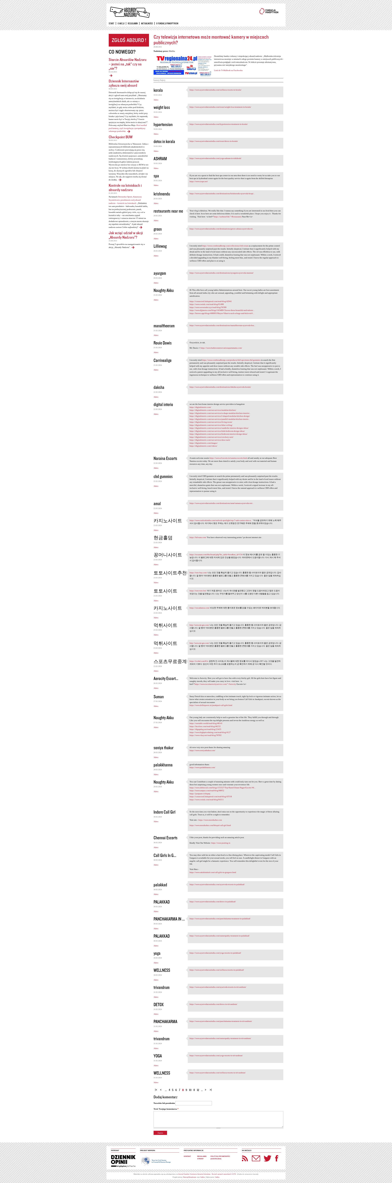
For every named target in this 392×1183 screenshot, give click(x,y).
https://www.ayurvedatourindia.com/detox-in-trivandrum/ (213, 1004)
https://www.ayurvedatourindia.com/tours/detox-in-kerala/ (214, 141)
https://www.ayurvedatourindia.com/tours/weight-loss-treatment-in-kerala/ (220, 107)
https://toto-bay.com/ (198, 572)
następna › (206, 1088)
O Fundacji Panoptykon (167, 23)
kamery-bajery (160, 80)
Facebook (276, 1158)
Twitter (267, 1158)
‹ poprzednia (161, 1088)
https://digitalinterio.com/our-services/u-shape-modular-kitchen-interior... (220, 413)
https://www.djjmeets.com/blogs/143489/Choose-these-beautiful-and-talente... (222, 310)
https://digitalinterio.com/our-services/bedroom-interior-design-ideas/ (218, 434)
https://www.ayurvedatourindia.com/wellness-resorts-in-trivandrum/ (218, 1073)
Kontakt (187, 1156)
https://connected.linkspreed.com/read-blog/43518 (211, 796)
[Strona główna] (130, 12)
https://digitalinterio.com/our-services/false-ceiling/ (211, 425)
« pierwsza (156, 1088)
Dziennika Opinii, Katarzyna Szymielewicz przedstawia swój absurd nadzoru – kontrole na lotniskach (125, 200)
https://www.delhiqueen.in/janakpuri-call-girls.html (211, 705)
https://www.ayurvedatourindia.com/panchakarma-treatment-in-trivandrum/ (221, 1021)
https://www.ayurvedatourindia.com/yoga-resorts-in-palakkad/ (215, 953)
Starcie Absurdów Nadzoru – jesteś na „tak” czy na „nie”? (127, 64)
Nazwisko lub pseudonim (164, 1103)
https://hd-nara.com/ (198, 537)
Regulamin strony (201, 1157)
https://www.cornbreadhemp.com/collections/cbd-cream (225, 246)
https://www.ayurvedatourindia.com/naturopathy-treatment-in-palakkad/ (220, 936)
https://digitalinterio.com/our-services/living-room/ (211, 422)
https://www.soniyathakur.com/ (202, 750)
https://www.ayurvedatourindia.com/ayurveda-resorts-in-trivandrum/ (218, 987)
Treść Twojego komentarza (166, 1109)
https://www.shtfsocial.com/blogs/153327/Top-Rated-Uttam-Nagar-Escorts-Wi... (223, 787)
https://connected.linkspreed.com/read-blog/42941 (211, 301)
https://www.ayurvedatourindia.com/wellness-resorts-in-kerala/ (215, 90)
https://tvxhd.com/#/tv (199, 661)
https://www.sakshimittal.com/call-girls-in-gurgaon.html (213, 872)
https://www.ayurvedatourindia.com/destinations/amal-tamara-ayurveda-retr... (222, 503)
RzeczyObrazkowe (189, 1177)
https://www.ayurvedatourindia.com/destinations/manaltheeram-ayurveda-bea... (222, 325)
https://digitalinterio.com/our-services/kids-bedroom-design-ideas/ (217, 431)
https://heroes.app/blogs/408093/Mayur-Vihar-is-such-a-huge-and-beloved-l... (222, 313)
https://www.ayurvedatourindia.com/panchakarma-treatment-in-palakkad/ (220, 918)
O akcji (121, 23)
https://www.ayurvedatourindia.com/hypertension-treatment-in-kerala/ (219, 124)
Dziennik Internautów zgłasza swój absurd (124, 83)
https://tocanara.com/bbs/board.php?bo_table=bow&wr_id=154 (216, 554)
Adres (156, 100)
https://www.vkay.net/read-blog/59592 (206, 735)
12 (198, 1090)
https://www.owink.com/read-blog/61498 (207, 304)
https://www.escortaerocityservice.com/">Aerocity (215, 684)
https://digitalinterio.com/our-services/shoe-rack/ (210, 440)
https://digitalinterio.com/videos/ (203, 446)
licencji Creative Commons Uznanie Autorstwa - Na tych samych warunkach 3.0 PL (207, 1174)
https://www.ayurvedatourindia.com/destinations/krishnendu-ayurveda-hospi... (222, 193)
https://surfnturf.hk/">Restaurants (227, 216)
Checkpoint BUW (121, 136)
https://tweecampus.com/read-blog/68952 (207, 790)
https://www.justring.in (220, 843)
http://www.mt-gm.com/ (199, 625)
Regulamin (133, 23)
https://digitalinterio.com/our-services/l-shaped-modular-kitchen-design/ (220, 416)
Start (111, 23)
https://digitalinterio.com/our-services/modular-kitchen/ (213, 410)
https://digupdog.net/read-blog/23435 (205, 729)
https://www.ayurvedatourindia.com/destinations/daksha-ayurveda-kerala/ (220, 387)
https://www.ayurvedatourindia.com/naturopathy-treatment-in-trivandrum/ (220, 1038)
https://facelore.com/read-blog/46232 (205, 726)
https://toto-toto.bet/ (198, 591)
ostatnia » (211, 1088)
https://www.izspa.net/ (199, 181)
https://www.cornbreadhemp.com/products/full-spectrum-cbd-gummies (231, 360)
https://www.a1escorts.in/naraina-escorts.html (228, 458)
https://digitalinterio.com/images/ (204, 443)
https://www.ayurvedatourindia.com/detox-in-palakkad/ (213, 901)
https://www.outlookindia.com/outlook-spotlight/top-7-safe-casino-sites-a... (221, 520)
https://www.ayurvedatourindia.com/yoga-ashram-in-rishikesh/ (215, 158)
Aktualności (147, 23)
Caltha (202, 1177)
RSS (245, 1158)
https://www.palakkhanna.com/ (202, 767)
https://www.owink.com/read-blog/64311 (207, 799)
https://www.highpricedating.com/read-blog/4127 (210, 732)
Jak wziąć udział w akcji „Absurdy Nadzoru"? (126, 235)
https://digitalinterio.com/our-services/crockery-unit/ (212, 437)
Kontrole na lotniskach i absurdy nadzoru (125, 187)
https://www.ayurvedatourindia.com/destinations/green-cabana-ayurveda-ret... (222, 229)
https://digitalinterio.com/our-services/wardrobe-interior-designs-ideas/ (219, 428)
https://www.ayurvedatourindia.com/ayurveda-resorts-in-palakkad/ (217, 884)
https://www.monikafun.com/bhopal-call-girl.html (210, 825)
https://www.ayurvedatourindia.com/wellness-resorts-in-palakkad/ (217, 970)
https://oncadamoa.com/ (200, 608)
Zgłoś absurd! (129, 40)
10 (190, 1090)
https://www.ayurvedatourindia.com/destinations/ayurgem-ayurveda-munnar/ (222, 273)
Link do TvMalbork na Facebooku (228, 70)
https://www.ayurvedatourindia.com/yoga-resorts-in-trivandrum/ (216, 1055)
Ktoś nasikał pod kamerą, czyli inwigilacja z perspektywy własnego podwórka (128, 128)
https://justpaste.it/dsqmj (200, 793)
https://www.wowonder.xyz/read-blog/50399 (208, 307)
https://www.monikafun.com (210, 820)
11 (194, 1090)
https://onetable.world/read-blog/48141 (206, 723)
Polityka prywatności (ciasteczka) (220, 1157)
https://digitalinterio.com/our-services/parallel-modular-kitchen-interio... (220, 419)
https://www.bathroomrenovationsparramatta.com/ (221, 348)
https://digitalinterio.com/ (200, 407)
